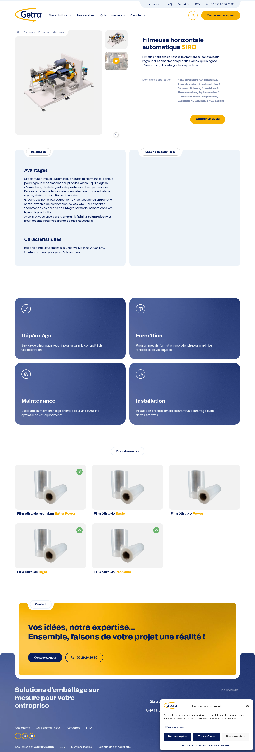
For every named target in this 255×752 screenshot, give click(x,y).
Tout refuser (206, 736)
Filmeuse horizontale (51, 32)
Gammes (29, 32)
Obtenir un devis (208, 119)
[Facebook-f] (18, 736)
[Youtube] (32, 736)
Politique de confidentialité (216, 745)
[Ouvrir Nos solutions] (70, 15)
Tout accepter (177, 736)
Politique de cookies (191, 745)
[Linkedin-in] (25, 736)
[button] (247, 706)
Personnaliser (235, 736)
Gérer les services (174, 727)
